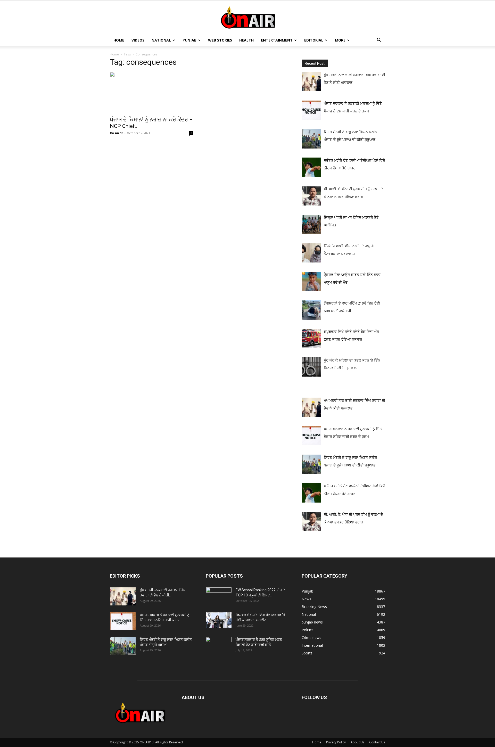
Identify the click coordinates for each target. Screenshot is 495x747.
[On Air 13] (247, 17)
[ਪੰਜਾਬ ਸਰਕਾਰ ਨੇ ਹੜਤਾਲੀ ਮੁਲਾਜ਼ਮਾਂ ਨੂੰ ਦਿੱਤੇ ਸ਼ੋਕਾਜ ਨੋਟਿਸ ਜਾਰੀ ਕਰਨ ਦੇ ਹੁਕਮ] (123, 621)
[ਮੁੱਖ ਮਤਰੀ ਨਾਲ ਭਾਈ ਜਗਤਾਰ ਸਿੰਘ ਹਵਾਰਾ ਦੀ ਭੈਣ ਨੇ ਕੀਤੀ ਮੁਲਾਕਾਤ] (123, 596)
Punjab (189, 40)
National (161, 40)
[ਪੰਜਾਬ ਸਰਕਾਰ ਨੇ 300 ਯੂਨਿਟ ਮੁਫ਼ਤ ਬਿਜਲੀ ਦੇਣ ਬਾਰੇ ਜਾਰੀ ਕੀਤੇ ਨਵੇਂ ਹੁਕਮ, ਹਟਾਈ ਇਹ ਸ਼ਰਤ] (219, 644)
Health (246, 40)
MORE (340, 40)
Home (118, 40)
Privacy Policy (336, 742)
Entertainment (277, 40)
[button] (379, 40)
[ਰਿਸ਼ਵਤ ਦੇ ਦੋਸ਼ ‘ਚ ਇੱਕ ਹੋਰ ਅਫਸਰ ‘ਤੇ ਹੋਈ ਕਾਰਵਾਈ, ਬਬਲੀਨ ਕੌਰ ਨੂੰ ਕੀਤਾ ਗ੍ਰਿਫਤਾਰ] (219, 620)
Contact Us (377, 742)
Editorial (313, 40)
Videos (137, 40)
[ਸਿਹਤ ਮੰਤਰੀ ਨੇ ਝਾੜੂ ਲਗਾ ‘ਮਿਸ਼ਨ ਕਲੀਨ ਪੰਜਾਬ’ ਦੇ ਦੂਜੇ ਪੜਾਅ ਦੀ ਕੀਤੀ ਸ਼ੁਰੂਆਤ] (123, 646)
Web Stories (220, 40)
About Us (357, 742)
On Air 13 (116, 133)
